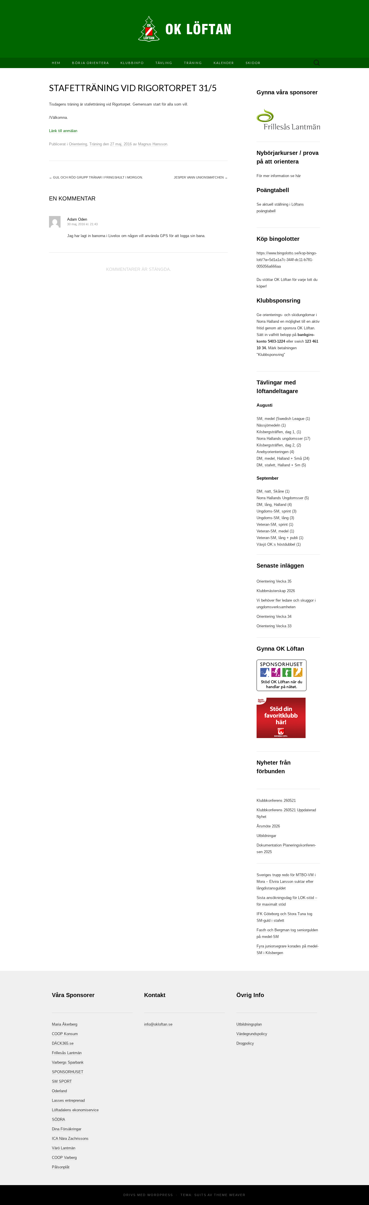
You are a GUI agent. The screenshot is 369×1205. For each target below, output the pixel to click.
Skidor (253, 63)
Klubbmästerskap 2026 (276, 591)
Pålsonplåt (60, 1167)
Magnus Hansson (152, 144)
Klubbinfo (132, 63)
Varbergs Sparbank (68, 1062)
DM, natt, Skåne (270, 491)
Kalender (224, 63)
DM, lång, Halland (271, 504)
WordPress (160, 1195)
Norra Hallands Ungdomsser (280, 498)
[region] (288, 119)
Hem (56, 63)
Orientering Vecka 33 (274, 626)
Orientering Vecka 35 (274, 581)
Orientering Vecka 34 (274, 616)
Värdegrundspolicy (251, 1034)
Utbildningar (266, 836)
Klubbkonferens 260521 (276, 800)
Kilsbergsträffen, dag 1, (276, 432)
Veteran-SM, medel (273, 531)
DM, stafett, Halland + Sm (278, 465)
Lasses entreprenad (68, 1100)
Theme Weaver (230, 1195)
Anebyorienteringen (273, 452)
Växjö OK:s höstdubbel (276, 544)
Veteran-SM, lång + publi (277, 538)
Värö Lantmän (63, 1148)
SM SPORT (62, 1081)
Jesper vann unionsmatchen (201, 177)
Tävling (163, 63)
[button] (288, 119)
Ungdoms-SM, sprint (274, 511)
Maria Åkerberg (64, 1024)
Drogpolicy (245, 1043)
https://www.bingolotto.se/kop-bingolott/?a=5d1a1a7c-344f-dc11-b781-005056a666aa (287, 260)
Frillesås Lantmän (67, 1053)
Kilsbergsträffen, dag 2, (276, 445)
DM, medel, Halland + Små (279, 458)
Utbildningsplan (249, 1024)
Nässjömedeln (268, 425)
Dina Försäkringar (66, 1129)
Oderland (59, 1091)
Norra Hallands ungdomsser (280, 438)
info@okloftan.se (158, 1024)
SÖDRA (58, 1119)
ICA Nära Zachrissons (70, 1138)
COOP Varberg (64, 1157)
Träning (193, 63)
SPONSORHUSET (67, 1072)
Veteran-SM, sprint (272, 524)
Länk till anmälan (63, 131)
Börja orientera (90, 63)
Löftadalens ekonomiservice (75, 1110)
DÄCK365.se (63, 1043)
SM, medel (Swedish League (280, 418)
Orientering (78, 144)
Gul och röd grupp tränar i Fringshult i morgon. (96, 177)
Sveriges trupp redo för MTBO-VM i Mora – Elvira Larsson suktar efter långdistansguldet (286, 881)
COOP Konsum (65, 1034)
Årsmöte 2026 (268, 826)
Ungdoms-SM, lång (273, 518)
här (298, 176)
